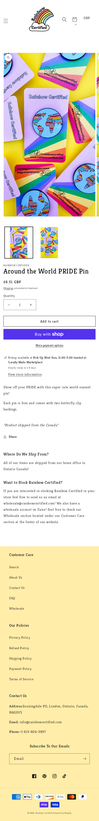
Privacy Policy (19, 637)
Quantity (9, 296)
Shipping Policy (20, 658)
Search (14, 567)
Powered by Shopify (62, 813)
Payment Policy (20, 669)
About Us (15, 577)
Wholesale (16, 608)
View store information (25, 374)
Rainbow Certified (44, 813)
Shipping (8, 288)
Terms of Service (21, 679)
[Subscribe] (84, 758)
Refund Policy (19, 648)
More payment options (49, 345)
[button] (6, 21)
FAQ (12, 598)
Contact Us (17, 588)
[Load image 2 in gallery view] (49, 242)
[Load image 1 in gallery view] (19, 242)
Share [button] (13, 437)
